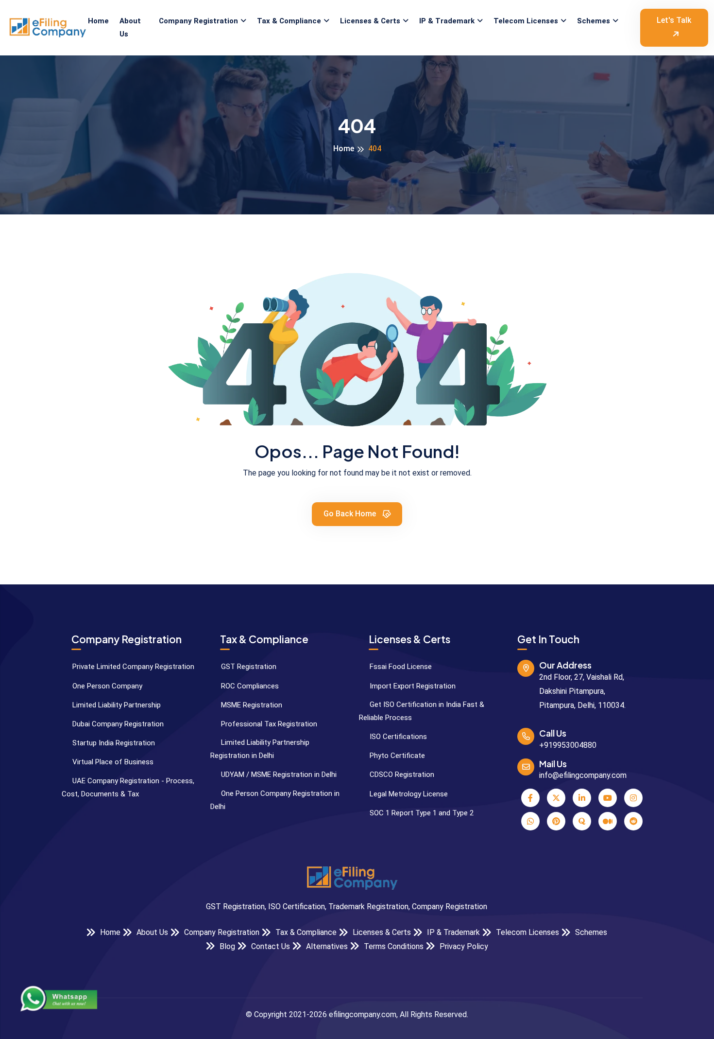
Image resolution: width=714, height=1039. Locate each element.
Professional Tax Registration (268, 724)
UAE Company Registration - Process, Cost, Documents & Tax (128, 787)
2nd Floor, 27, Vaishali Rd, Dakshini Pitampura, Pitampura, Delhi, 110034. (582, 691)
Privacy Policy (463, 946)
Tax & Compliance (289, 21)
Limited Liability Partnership (115, 705)
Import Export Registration (412, 686)
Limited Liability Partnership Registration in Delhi (259, 749)
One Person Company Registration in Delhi (275, 800)
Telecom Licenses (525, 21)
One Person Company (106, 686)
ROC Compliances (249, 686)
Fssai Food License (400, 666)
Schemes (593, 21)
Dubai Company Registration (117, 724)
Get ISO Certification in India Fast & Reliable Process (421, 711)
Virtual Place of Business (111, 761)
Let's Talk (674, 20)
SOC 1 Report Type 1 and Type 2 (421, 813)
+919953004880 (567, 745)
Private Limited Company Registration (132, 666)
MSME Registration (250, 705)
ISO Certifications (397, 736)
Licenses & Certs (370, 21)
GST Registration (247, 666)
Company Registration (198, 21)
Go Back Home (350, 513)
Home (98, 21)
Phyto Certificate (396, 755)
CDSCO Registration (401, 774)
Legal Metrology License (408, 794)
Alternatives (326, 946)
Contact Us (269, 946)
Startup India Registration (112, 743)
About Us (130, 27)
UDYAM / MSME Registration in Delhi (278, 774)
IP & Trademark (447, 21)
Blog (226, 946)
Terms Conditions (393, 946)
